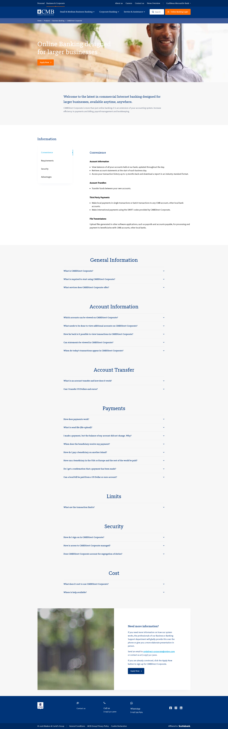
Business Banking (58, 21)
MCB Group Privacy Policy (98, 726)
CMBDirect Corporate (74, 21)
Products (47, 21)
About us (119, 3)
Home (39, 21)
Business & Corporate (55, 3)
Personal (41, 3)
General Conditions (77, 726)
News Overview (153, 3)
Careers (129, 3)
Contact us (139, 3)
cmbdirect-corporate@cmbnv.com (159, 651)
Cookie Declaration (119, 726)
